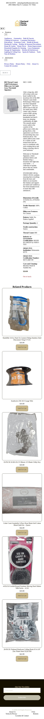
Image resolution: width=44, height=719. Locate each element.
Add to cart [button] (22, 347)
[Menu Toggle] (2, 28)
